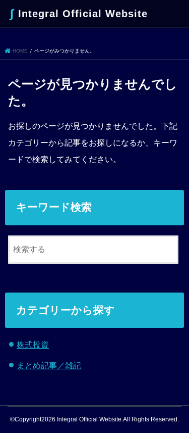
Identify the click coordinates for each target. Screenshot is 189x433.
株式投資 (33, 344)
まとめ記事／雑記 (49, 365)
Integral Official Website (79, 13)
